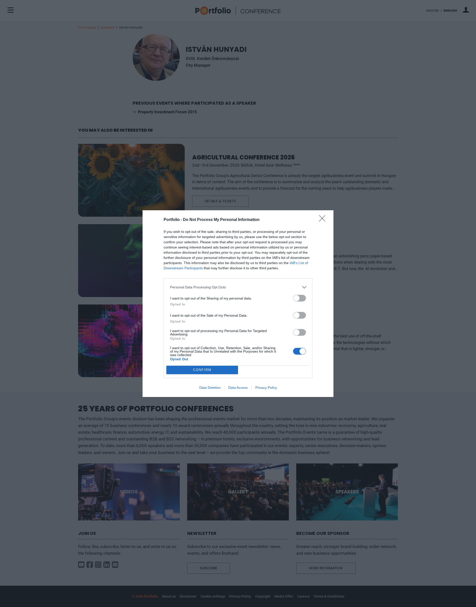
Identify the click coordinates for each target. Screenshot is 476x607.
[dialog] (238, 303)
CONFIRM (202, 370)
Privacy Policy (266, 388)
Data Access (238, 388)
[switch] (299, 298)
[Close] (323, 220)
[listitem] (238, 287)
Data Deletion (210, 388)
